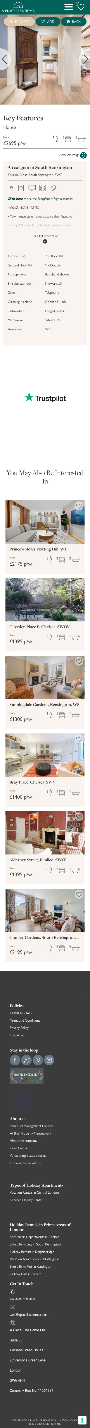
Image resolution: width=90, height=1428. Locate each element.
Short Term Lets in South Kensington (35, 1244)
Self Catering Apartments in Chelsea (34, 1236)
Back (76, 21)
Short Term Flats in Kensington (31, 1266)
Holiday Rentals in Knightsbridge (32, 1251)
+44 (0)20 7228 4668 (23, 1299)
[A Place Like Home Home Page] (18, 7)
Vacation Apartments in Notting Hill (34, 1258)
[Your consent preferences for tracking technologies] (82, 1420)
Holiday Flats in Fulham (25, 1273)
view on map (69, 154)
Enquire (22, 21)
